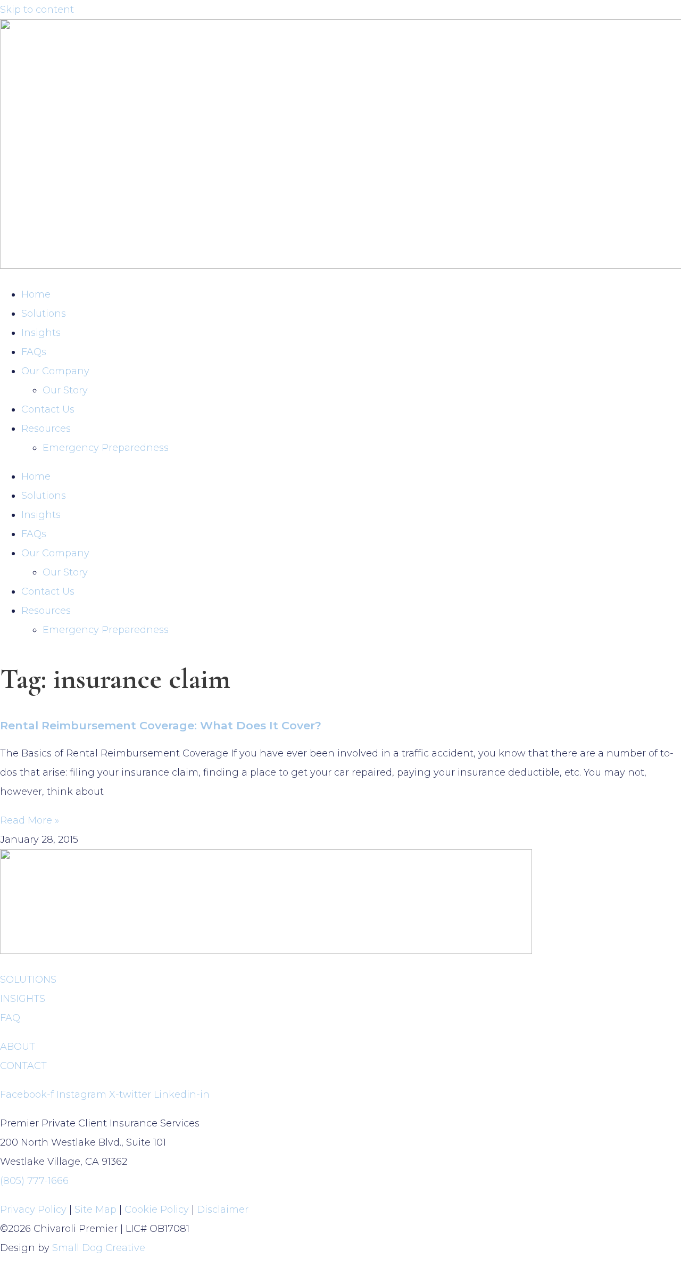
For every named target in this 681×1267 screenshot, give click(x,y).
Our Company (55, 371)
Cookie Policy (156, 1209)
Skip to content (37, 9)
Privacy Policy (33, 1209)
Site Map (95, 1209)
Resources (46, 428)
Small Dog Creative (98, 1248)
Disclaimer (222, 1209)
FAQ (10, 1018)
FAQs (33, 352)
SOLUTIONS (28, 979)
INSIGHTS (22, 999)
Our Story (65, 390)
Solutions (43, 313)
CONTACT (23, 1066)
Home (36, 294)
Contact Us (47, 409)
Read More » (29, 820)
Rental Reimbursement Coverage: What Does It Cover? (160, 725)
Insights (41, 333)
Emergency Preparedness (106, 448)
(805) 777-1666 (34, 1181)
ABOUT (17, 1046)
